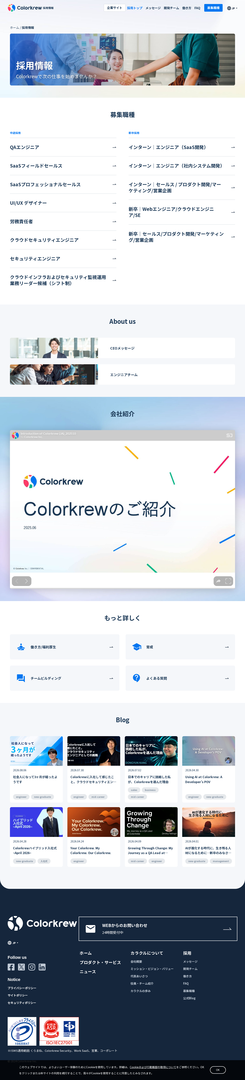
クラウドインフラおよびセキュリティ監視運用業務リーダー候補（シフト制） (58, 280)
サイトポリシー (18, 995)
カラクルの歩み (141, 991)
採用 (187, 953)
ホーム (14, 27)
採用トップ (134, 8)
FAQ (197, 8)
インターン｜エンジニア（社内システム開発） (177, 166)
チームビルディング (46, 678)
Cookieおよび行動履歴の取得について (153, 1067)
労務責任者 (21, 221)
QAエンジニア (24, 147)
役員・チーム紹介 (142, 983)
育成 (149, 646)
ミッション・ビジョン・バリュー (152, 969)
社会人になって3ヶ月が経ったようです (35, 779)
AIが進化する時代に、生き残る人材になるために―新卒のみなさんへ (208, 850)
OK (218, 1070)
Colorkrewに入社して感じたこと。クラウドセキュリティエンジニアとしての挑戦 (93, 779)
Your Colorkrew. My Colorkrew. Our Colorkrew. (90, 850)
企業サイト (114, 7)
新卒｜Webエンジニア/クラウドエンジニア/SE (171, 212)
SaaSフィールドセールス (36, 166)
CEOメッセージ (122, 348)
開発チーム (171, 8)
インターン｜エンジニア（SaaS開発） (168, 147)
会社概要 (136, 961)
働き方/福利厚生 (43, 646)
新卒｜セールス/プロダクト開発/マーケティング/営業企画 (176, 237)
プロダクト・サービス (100, 962)
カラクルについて (147, 953)
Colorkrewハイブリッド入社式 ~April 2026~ (35, 850)
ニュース (88, 971)
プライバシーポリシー (22, 988)
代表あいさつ (139, 976)
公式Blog (189, 998)
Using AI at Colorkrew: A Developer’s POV (203, 779)
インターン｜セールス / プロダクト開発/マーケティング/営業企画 (175, 187)
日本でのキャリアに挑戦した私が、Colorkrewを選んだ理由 (149, 779)
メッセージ (153, 8)
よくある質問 (156, 678)
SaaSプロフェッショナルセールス (45, 184)
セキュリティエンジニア (35, 258)
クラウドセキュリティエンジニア (44, 240)
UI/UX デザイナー (28, 203)
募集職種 (213, 7)
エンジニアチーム (124, 374)
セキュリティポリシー (22, 1003)
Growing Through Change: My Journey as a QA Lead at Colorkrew (150, 850)
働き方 (186, 8)
